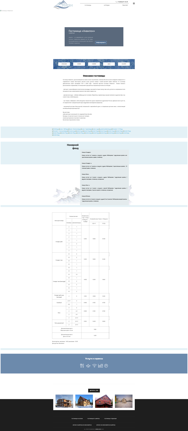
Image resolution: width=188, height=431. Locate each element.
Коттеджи (106, 5)
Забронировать (101, 42)
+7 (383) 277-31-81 (122, 2)
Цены (109, 64)
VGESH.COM (98, 429)
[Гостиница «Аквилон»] (55, 129)
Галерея (94, 64)
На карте (124, 64)
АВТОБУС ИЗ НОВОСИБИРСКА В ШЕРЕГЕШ (105, 425)
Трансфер (125, 5)
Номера (79, 64)
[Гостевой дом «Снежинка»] (124, 401)
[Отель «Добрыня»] (84, 401)
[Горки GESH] (64, 401)
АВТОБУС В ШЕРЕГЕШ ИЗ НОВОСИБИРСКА (82, 425)
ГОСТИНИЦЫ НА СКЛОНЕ (77, 418)
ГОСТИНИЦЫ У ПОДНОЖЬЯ (110, 418)
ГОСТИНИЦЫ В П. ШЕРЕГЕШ (93, 418)
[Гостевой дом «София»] (104, 404)
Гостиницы (88, 5)
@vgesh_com (94, 390)
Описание (64, 64)
